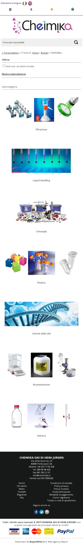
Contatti (22, 491)
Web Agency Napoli (58, 541)
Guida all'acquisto (61, 491)
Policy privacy (61, 485)
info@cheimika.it (41, 475)
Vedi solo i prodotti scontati (20, 66)
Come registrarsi (61, 497)
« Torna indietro (10, 52)
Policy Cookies (61, 488)
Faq (22, 497)
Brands (44, 52)
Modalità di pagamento (61, 494)
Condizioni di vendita (61, 483)
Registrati (22, 494)
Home (35, 52)
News (22, 488)
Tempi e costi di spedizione (61, 500)
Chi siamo (22, 485)
